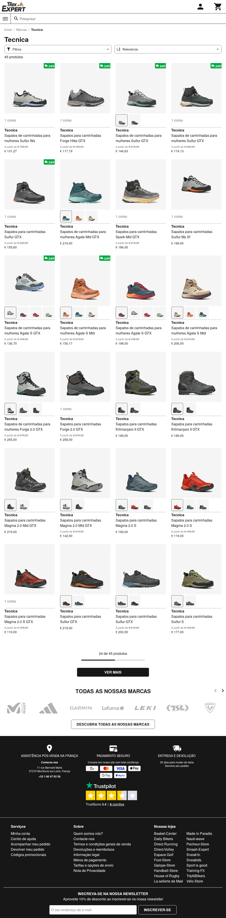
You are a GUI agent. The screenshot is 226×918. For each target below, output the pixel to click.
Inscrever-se (157, 909)
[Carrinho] (218, 6)
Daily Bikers (163, 838)
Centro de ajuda (23, 838)
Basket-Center (165, 833)
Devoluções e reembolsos (93, 849)
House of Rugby (166, 875)
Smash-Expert (197, 849)
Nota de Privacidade (89, 870)
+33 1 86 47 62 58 (49, 776)
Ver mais (113, 672)
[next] (223, 691)
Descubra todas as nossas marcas (113, 724)
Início (8, 29)
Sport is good (196, 865)
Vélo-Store (194, 881)
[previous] (215, 691)
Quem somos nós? (88, 833)
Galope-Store (164, 865)
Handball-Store (166, 870)
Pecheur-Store (197, 844)
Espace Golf (163, 854)
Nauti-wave (195, 838)
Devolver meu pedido (27, 849)
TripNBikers (195, 875)
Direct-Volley (164, 849)
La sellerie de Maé (168, 881)
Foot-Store (162, 859)
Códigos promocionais (28, 854)
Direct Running (166, 844)
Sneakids (193, 859)
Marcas (21, 29)
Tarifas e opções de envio (93, 865)
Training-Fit (195, 870)
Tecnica (10, 130)
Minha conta (20, 833)
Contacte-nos (49, 762)
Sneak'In (193, 854)
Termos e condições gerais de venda (102, 844)
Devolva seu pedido (177, 766)
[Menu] (5, 18)
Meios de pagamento (89, 859)
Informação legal (86, 854)
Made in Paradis (199, 833)
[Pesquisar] (16, 18)
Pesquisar (28, 18)
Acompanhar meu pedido (30, 844)
